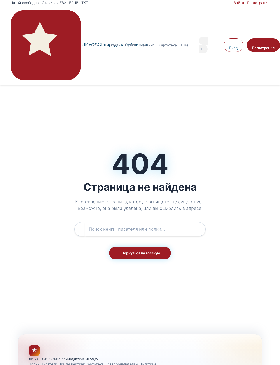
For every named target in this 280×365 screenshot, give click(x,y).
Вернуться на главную (141, 253)
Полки (130, 45)
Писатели (112, 45)
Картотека (168, 45)
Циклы (93, 45)
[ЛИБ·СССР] (46, 45)
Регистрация (258, 2)
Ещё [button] (185, 45)
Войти (239, 2)
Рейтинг (147, 45)
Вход (233, 48)
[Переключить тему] (218, 45)
